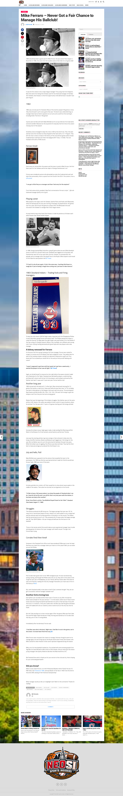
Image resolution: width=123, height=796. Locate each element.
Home (25, 5)
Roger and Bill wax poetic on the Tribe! (91, 729)
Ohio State (72, 5)
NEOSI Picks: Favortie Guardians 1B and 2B (51, 729)
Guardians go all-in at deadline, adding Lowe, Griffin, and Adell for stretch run (93, 60)
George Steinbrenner (64, 687)
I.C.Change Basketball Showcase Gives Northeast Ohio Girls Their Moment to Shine (93, 53)
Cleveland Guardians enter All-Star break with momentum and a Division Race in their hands (90, 155)
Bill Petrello (29, 24)
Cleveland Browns (34, 5)
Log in (80, 172)
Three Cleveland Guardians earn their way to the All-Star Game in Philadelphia (89, 158)
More (86, 5)
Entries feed (82, 173)
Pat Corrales (48, 689)
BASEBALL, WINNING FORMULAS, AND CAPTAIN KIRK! (71, 729)
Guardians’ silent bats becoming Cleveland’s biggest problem (93, 66)
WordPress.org (82, 176)
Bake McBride (39, 687)
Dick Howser (54, 687)
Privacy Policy (51, 790)
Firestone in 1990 (39, 671)
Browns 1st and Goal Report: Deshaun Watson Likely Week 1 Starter (93, 47)
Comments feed (83, 175)
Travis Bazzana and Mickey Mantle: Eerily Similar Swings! (89, 164)
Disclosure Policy (71, 790)
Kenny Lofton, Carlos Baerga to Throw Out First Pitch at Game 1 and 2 (90, 151)
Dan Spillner (46, 687)
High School (80, 5)
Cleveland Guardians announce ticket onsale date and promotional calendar (89, 147)
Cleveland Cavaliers (47, 5)
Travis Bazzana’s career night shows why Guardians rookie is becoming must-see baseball (89, 162)
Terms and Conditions (61, 790)
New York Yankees (39, 689)
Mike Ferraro (30, 689)
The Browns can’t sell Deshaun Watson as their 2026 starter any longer (93, 40)
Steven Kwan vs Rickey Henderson (30, 728)
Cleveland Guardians (61, 5)
